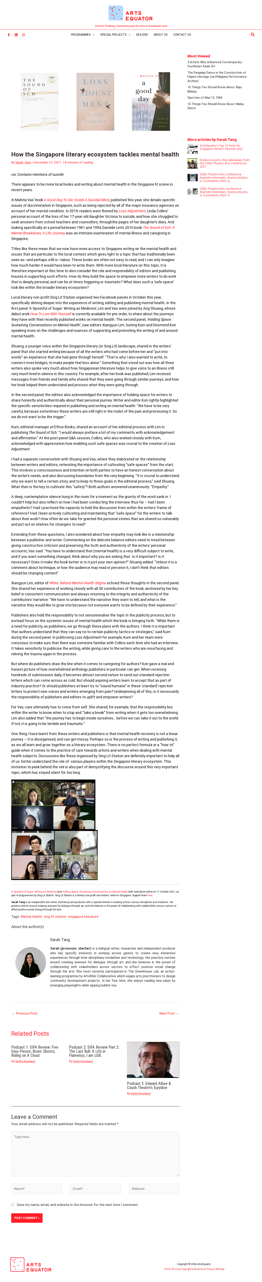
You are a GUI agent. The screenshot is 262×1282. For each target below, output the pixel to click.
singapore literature (83, 916)
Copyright (186, 1269)
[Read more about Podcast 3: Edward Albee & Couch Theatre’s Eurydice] (153, 1059)
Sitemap (219, 1269)
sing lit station (55, 916)
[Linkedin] (16, 35)
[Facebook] (8, 35)
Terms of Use (171, 1269)
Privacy (209, 1269)
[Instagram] (23, 35)
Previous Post (24, 1013)
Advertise (198, 1269)
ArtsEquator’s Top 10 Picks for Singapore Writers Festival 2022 (221, 147)
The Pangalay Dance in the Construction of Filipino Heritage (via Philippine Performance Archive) (217, 77)
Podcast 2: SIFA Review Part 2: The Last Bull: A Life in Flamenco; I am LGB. (94, 1051)
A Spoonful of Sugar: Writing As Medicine (34, 891)
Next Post (169, 1013)
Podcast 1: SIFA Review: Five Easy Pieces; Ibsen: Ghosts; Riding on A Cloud (34, 1051)
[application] (92, 35)
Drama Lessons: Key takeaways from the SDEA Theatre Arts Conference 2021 (225, 163)
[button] (253, 35)
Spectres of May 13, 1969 (204, 97)
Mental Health (31, 916)
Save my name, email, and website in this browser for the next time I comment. (78, 1205)
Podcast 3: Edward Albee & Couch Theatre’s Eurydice (149, 1085)
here (150, 895)
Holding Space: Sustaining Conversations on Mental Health (95, 891)
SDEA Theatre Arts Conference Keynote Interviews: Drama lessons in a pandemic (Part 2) (224, 177)
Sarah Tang (60, 939)
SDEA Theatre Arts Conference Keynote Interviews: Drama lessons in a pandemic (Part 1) (224, 192)
